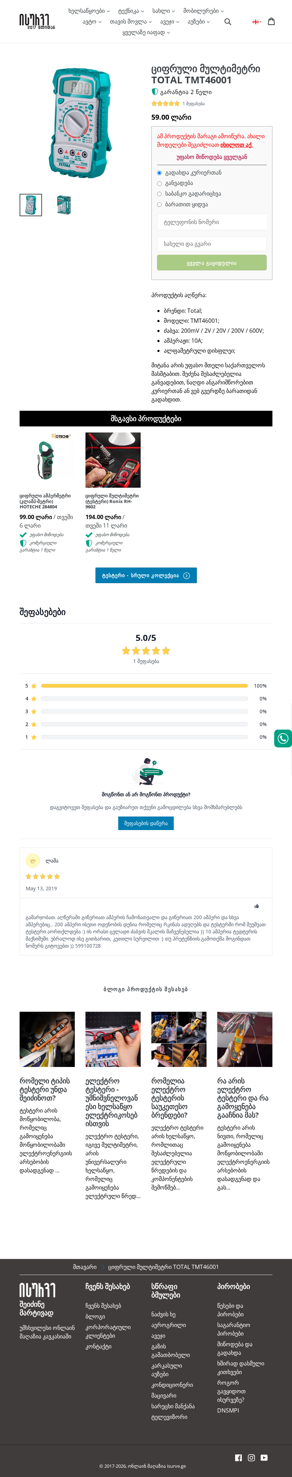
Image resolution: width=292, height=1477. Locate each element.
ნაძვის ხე (163, 1314)
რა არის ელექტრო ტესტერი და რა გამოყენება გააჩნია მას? (242, 1098)
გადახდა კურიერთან (192, 172)
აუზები (197, 21)
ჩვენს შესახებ (103, 1306)
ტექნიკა (129, 11)
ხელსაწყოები (87, 11)
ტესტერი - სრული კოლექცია (141, 575)
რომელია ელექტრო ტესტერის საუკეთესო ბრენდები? (169, 1098)
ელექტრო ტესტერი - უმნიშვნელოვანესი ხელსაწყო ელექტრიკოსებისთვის (111, 1102)
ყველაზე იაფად (144, 32)
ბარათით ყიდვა (186, 204)
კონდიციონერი (172, 1385)
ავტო (90, 21)
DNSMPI (228, 1410)
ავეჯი (168, 21)
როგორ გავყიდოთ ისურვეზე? (231, 1391)
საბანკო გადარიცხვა (192, 193)
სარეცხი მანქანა (173, 1406)
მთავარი (85, 1267)
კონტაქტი (98, 1346)
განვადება (178, 183)
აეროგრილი (168, 1325)
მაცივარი (163, 1395)
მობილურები (201, 11)
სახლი (161, 11)
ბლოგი (95, 1316)
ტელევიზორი (169, 1417)
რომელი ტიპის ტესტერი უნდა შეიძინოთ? (45, 1089)
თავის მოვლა (129, 21)
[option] (25, 207)
